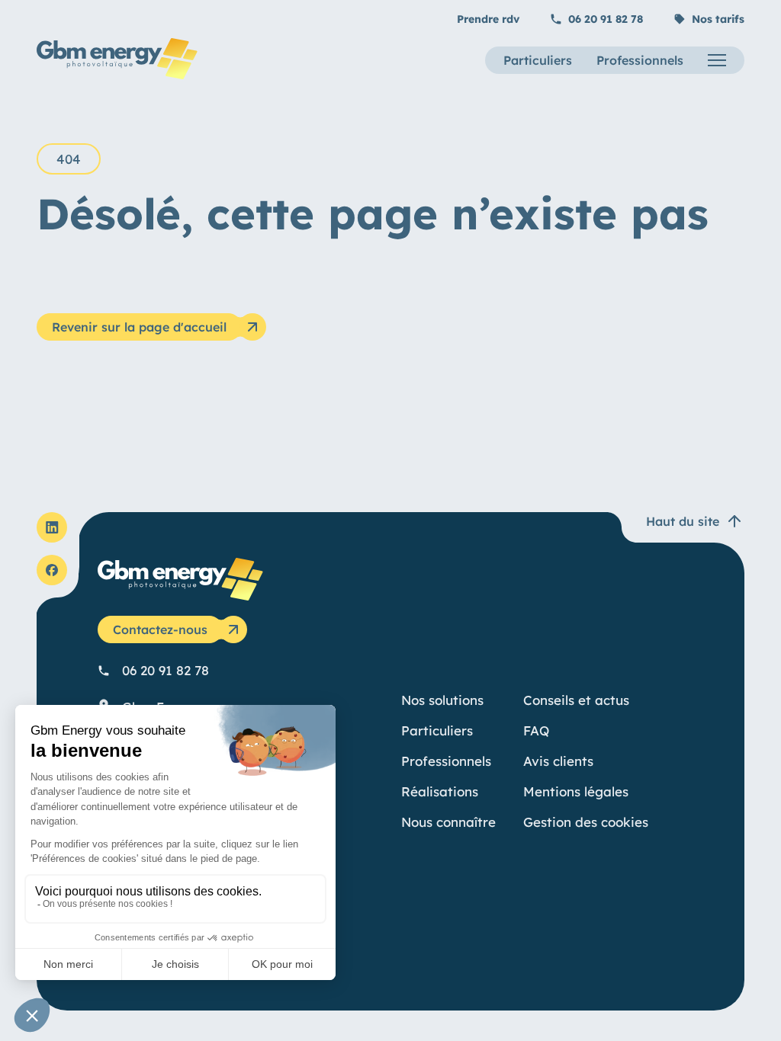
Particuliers (537, 60)
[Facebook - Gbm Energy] (52, 570)
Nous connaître (448, 822)
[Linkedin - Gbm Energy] (52, 527)
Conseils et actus (576, 700)
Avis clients (558, 761)
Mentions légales (575, 791)
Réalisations (439, 791)
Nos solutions (442, 700)
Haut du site (682, 521)
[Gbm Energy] (117, 74)
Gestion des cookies (585, 822)
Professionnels (639, 60)
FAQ (536, 730)
